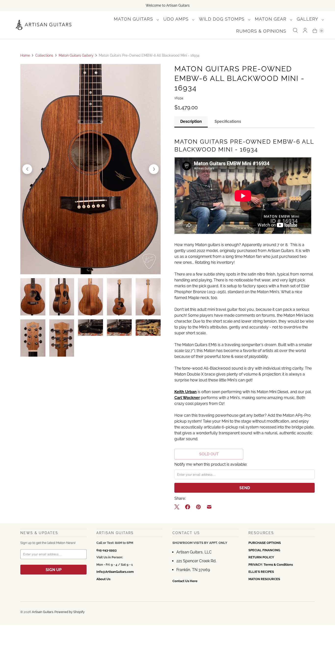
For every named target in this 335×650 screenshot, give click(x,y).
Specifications (228, 121)
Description (191, 121)
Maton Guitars (134, 19)
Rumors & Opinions (261, 31)
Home (25, 55)
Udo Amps (176, 19)
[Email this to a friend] (209, 506)
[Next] (154, 169)
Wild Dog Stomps (222, 19)
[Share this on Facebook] (187, 506)
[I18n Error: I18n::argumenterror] (32, 296)
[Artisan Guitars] (44, 25)
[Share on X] (178, 506)
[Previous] (27, 169)
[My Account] (305, 31)
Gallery (308, 19)
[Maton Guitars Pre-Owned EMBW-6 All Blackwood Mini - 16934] (90, 169)
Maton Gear (271, 19)
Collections (44, 55)
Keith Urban (185, 391)
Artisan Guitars (42, 612)
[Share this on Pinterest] (198, 506)
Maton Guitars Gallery (76, 55)
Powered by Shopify (69, 612)
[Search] (295, 31)
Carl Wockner (187, 397)
